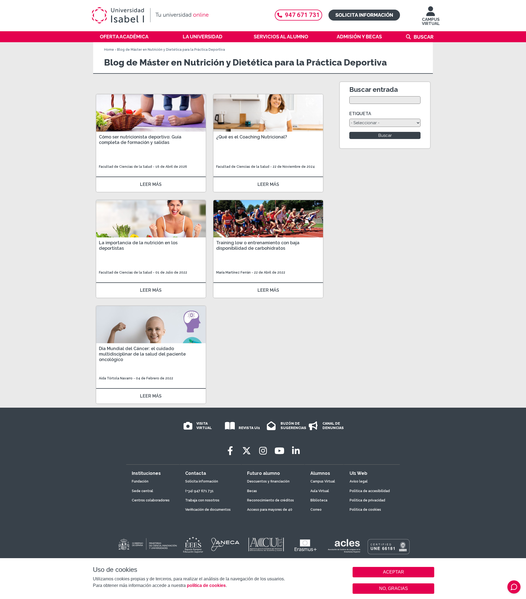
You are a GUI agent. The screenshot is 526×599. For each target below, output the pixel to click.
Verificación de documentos (208, 510)
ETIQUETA (360, 113)
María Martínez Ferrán (233, 272)
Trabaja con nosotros (202, 500)
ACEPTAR (393, 572)
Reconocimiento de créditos (270, 500)
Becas (252, 491)
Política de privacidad (367, 500)
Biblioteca (318, 500)
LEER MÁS (151, 184)
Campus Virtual (322, 481)
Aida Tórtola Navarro (116, 378)
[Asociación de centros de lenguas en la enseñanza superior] (344, 546)
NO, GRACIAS (393, 588)
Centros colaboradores (151, 500)
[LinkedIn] (296, 451)
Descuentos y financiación (268, 481)
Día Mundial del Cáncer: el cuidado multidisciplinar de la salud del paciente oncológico (142, 354)
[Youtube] (279, 451)
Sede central (142, 491)
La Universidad (202, 36)
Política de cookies (365, 510)
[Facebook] (230, 451)
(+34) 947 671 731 (199, 491)
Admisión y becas (359, 36)
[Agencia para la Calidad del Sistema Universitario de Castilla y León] (266, 544)
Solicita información (364, 15)
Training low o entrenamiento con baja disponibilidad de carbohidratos (257, 245)
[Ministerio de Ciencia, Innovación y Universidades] (147, 544)
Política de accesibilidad (370, 491)
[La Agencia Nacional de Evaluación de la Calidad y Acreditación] (225, 544)
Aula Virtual (319, 491)
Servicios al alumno (281, 36)
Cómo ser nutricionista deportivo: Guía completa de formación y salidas (140, 139)
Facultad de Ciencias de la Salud (126, 167)
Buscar (423, 37)
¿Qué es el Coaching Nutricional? (251, 137)
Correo (316, 510)
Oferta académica (124, 36)
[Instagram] (263, 451)
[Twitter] (246, 451)
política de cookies (206, 585)
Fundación (140, 481)
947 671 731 (302, 15)
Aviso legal (359, 481)
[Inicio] (177, 15)
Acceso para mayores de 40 (269, 510)
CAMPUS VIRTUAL (431, 21)
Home (109, 50)
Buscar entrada (373, 89)
